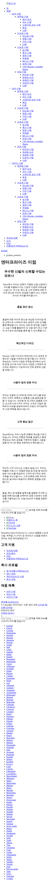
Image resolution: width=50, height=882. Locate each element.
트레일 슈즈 (28, 77)
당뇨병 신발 (28, 36)
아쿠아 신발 (28, 83)
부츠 (24, 28)
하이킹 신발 (28, 75)
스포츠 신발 (22, 47)
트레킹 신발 (28, 80)
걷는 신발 (26, 22)
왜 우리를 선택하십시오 (17, 571)
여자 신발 (16, 88)
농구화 (25, 50)
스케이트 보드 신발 (31, 25)
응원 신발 (26, 55)
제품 (8, 11)
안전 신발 (26, 42)
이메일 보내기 (7, 613)
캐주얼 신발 (22, 17)
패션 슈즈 (26, 19)
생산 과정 (10, 574)
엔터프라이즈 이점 (15, 576)
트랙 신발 (26, 64)
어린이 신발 (17, 163)
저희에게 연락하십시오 (17, 246)
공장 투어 (10, 553)
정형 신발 (26, 39)
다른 (24, 30)
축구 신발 (26, 53)
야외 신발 (21, 72)
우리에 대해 (12, 238)
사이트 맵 (42, 605)
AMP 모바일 (7, 607)
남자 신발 (16, 14)
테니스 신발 (28, 61)
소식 (8, 241)
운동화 (25, 58)
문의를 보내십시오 (10, 602)
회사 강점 (10, 579)
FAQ (8, 243)
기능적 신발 (22, 33)
